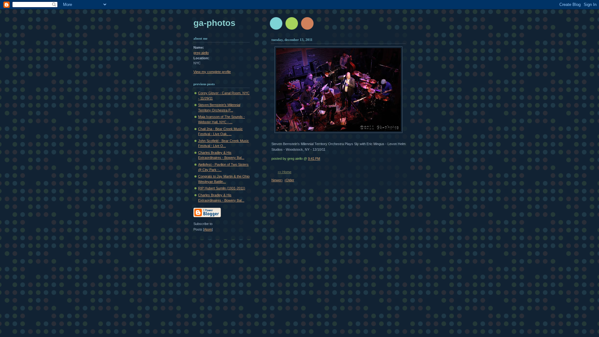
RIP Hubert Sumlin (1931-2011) (221, 188)
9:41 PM (314, 158)
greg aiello (201, 53)
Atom (208, 229)
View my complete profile (212, 72)
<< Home (284, 172)
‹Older (289, 180)
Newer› (277, 180)
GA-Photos (214, 23)
